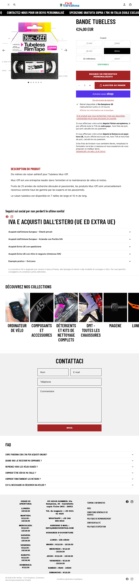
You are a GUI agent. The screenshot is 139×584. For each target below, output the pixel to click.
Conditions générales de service (97, 513)
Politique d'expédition (96, 526)
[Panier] (130, 5)
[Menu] (8, 4)
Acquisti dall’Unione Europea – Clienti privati (69, 232)
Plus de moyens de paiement (103, 100)
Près (89, 508)
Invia (69, 428)
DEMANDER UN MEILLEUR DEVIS (90, 151)
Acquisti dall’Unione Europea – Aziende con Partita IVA (69, 239)
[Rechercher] (14, 5)
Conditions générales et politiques (69, 579)
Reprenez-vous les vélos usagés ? (21, 466)
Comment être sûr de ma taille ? (20, 472)
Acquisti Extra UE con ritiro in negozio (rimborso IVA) (69, 254)
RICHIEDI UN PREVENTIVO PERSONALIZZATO (103, 75)
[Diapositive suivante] (66, 51)
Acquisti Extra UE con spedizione (69, 246)
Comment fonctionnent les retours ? (23, 478)
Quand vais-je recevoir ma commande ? (23, 460)
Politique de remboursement (99, 518)
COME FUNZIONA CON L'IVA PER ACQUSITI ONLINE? (26, 454)
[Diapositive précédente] (3, 51)
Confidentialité (94, 522)
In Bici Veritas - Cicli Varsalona (23, 578)
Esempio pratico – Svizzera (69, 261)
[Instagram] (11, 216)
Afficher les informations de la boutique (96, 110)
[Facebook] (7, 216)
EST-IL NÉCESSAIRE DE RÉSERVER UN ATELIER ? (25, 484)
